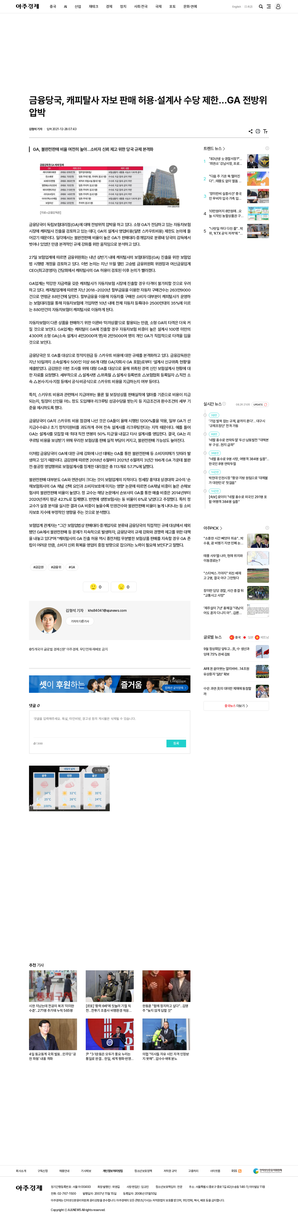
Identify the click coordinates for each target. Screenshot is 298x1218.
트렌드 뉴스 (212, 148)
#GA (72, 567)
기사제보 (86, 1171)
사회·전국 (141, 6)
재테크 (93, 6)
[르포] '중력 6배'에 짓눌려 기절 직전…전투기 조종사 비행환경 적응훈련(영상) (109, 1008)
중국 (53, 6)
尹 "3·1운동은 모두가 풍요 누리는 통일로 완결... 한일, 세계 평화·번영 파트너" (108, 1056)
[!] (267, 148)
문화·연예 (190, 6)
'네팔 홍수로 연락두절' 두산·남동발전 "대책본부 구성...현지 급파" (239, 442)
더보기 (224, 707)
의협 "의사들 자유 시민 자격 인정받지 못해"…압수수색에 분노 (165, 1056)
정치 (123, 6)
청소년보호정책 (143, 1171)
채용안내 (64, 1171)
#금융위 (56, 567)
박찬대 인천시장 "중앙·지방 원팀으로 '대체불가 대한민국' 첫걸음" (238, 480)
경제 (109, 6)
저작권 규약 (170, 1171)
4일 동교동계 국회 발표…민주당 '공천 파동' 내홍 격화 (52, 1056)
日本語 (248, 6)
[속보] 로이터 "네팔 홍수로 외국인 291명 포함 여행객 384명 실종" (238, 499)
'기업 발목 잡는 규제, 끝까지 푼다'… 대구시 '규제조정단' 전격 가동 (237, 423)
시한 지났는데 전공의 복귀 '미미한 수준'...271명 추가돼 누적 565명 (51, 1008)
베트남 (264, 637)
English (236, 6)
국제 (158, 6)
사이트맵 (215, 1171)
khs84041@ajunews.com (107, 610)
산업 (78, 6)
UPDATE (258, 404)
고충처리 (193, 1171)
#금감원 (38, 567)
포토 (172, 6)
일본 (250, 637)
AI (65, 6)
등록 (176, 743)
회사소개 (21, 1171)
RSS (234, 1171)
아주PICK (211, 528)
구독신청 (43, 1171)
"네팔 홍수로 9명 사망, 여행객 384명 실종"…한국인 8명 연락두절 (239, 461)
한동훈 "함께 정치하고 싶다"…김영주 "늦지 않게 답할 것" (165, 1008)
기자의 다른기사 (80, 621)
